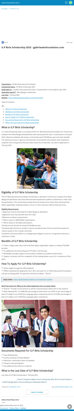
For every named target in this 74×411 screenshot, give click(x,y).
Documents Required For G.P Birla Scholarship (22, 120)
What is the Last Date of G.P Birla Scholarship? (22, 123)
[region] (37, 66)
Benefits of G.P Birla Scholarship (17, 114)
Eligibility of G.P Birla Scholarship (17, 112)
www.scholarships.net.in (10, 3)
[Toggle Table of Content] (3, 106)
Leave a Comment (37, 392)
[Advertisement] (37, 25)
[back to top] (69, 406)
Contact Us (4, 408)
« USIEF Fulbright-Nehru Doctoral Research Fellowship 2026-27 (24, 382)
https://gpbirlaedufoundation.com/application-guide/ (33, 279)
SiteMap (23, 408)
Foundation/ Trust (14, 9)
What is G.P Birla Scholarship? (16, 109)
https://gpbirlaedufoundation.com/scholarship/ (26, 98)
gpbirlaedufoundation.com (63, 387)
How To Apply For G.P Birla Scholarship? (19, 117)
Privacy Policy (14, 408)
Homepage (5, 9)
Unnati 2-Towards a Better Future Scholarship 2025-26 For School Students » (44, 379)
